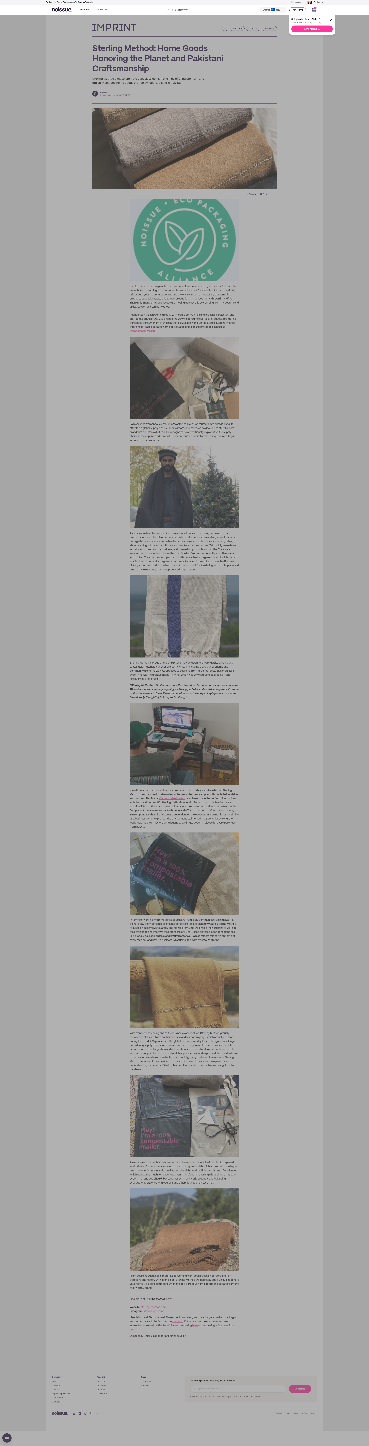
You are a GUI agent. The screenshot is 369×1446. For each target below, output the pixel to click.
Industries (102, 10)
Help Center (296, 2)
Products (85, 10)
